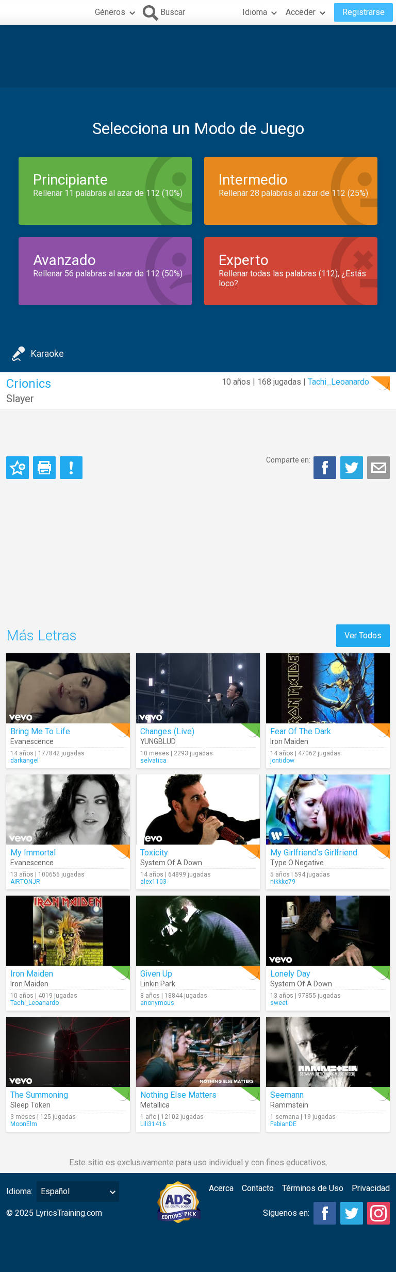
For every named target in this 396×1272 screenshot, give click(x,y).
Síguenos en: (286, 1213)
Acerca (221, 1188)
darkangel (24, 760)
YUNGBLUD (158, 741)
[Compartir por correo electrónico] (378, 467)
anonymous (157, 1002)
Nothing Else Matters (178, 1095)
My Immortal (33, 852)
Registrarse (363, 12)
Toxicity (154, 852)
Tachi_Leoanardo (338, 382)
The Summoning (39, 1095)
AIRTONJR (25, 881)
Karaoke (47, 353)
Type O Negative (297, 862)
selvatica (153, 760)
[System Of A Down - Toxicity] (198, 809)
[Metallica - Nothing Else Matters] (198, 1052)
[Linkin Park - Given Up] (198, 931)
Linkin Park (157, 984)
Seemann (287, 1095)
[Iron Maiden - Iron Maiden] (68, 931)
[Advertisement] (198, 56)
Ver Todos (363, 635)
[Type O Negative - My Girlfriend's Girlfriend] (328, 809)
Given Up (156, 974)
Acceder (301, 12)
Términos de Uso (312, 1188)
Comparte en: (288, 460)
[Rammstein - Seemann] (328, 1052)
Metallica (155, 1105)
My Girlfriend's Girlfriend (313, 852)
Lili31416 (153, 1124)
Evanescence (32, 741)
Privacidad (371, 1188)
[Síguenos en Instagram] (378, 1213)
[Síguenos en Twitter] (351, 1213)
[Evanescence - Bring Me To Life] (68, 688)
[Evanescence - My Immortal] (68, 809)
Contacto (258, 1188)
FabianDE (283, 1124)
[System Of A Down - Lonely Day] (328, 931)
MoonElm (23, 1124)
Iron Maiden (289, 741)
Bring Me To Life (40, 731)
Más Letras (41, 635)
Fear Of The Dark (300, 731)
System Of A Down (171, 862)
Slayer (20, 398)
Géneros (110, 12)
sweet (279, 1002)
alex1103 (153, 881)
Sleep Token (30, 1105)
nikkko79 (282, 881)
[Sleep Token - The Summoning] (68, 1052)
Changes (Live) (167, 731)
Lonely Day (290, 974)
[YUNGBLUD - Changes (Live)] (198, 688)
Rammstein (289, 1105)
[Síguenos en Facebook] (325, 1213)
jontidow (282, 760)
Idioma (254, 12)
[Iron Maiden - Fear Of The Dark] (328, 688)
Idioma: (19, 1191)
